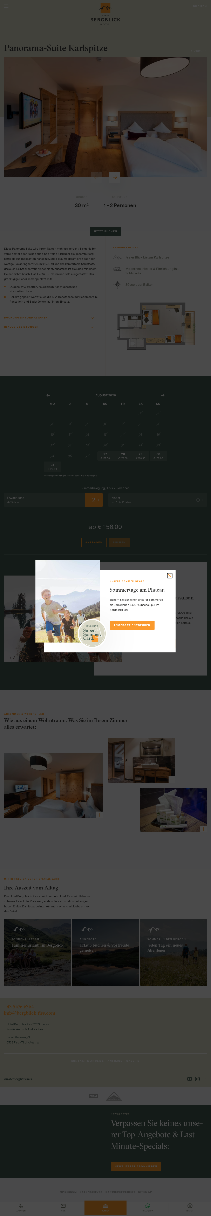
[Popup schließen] (169, 575)
